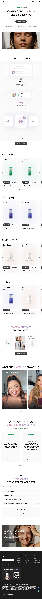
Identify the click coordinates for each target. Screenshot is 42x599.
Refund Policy (13, 582)
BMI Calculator (37, 560)
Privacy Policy (30, 582)
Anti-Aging (19, 560)
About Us (26, 558)
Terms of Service (22, 582)
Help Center (26, 562)
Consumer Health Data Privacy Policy (21, 584)
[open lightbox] (14, 389)
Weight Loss (19, 558)
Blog (35, 558)
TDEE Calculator (37, 562)
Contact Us (26, 560)
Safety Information (5, 582)
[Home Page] (5, 1)
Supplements (20, 562)
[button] (3, 172)
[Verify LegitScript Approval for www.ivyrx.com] (38, 589)
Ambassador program (28, 564)
